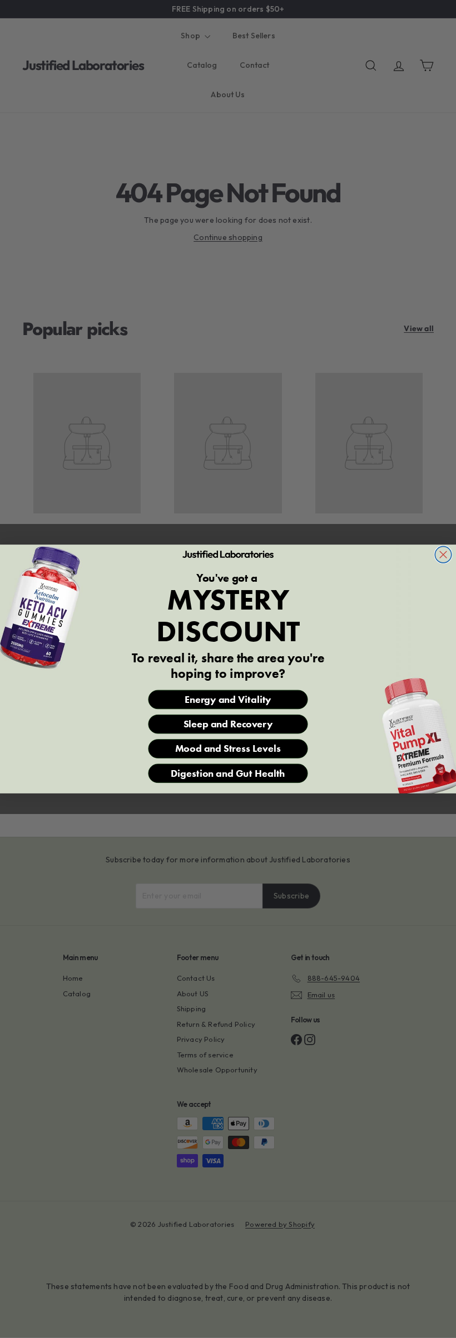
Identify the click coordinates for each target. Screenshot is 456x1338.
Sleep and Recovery (228, 724)
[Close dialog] (443, 554)
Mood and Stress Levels (228, 748)
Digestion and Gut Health (228, 773)
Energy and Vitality (228, 699)
